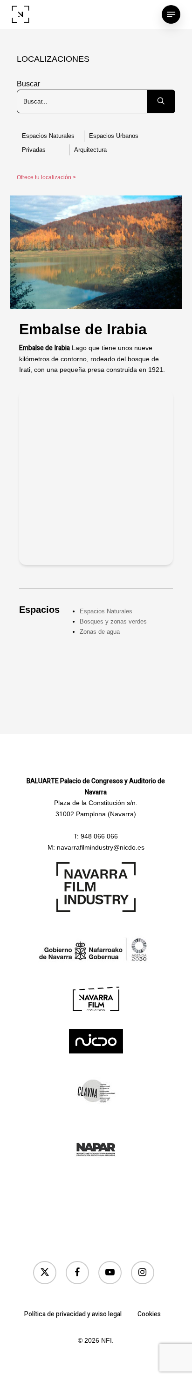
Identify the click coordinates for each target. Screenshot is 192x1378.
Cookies (149, 1314)
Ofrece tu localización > (46, 177)
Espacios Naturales (48, 135)
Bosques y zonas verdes (113, 621)
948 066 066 (99, 836)
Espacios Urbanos (113, 135)
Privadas (34, 149)
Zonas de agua (100, 631)
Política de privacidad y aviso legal (73, 1314)
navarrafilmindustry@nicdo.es (100, 847)
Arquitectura (90, 149)
